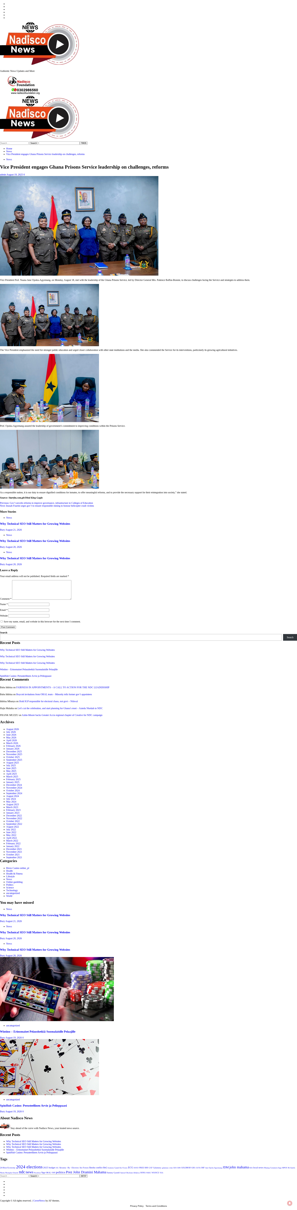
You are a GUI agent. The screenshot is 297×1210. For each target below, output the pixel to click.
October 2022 (13, 821)
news (29, 1172)
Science (10, 887)
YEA (161, 1173)
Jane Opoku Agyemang (213, 1168)
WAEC (148, 1173)
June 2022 (11, 832)
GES (174, 1168)
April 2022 (11, 838)
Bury (2, 529)
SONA (143, 1173)
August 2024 (12, 796)
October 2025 (13, 757)
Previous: (46, 503)
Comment (5, 598)
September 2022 (14, 824)
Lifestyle (10, 876)
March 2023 (12, 807)
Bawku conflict (96, 1167)
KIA (251, 1168)
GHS (179, 1168)
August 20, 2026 (13, 547)
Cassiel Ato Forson (120, 1168)
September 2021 (14, 857)
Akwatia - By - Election (69, 1167)
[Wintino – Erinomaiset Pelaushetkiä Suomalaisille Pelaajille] (57, 1020)
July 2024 (11, 799)
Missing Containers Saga (273, 1168)
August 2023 (12, 804)
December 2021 (14, 849)
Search (3, 632)
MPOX (284, 1168)
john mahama (239, 1167)
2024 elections (29, 1166)
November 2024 (14, 787)
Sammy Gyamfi (113, 1172)
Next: (47, 505)
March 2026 (12, 743)
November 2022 (14, 818)
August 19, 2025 (15, 174)
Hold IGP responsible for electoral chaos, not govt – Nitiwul (48, 701)
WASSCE (155, 1173)
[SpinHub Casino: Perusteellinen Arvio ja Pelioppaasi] (49, 1094)
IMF (203, 1168)
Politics (9, 884)
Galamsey (157, 1168)
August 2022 (12, 826)
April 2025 (11, 773)
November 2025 (14, 754)
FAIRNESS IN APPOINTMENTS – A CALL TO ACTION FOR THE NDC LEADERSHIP (62, 687)
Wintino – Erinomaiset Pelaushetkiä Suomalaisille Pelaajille (29, 669)
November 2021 (14, 851)
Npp (43, 1172)
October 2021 (13, 854)
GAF (151, 1168)
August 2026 (12, 729)
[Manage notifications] (289, 1203)
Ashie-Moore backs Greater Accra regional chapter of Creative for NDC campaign (62, 715)
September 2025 (14, 760)
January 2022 (12, 846)
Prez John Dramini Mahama (86, 1172)
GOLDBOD (186, 1168)
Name (4, 604)
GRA (193, 1168)
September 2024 (14, 793)
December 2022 (14, 815)
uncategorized (13, 893)
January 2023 (12, 812)
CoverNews (39, 1200)
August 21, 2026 (13, 529)
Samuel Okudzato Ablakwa (130, 1173)
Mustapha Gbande (11, 1173)
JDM (226, 1167)
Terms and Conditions (156, 1206)
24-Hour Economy (7, 1168)
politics (60, 1172)
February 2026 (13, 746)
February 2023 (13, 810)
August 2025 (12, 762)
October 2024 (13, 790)
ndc (22, 1171)
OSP (53, 1173)
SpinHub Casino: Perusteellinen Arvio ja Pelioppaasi (25, 676)
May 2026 (11, 737)
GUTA (198, 1168)
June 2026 (11, 734)
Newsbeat (37, 1173)
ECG (130, 1167)
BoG (105, 1167)
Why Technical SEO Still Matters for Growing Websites (35, 523)
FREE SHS (143, 1167)
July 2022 (11, 829)
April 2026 (11, 740)
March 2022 (12, 840)
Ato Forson (84, 1167)
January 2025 (12, 782)
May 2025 (11, 771)
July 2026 (11, 732)
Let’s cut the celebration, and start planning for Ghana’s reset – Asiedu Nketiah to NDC (60, 708)
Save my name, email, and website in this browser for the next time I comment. (42, 621)
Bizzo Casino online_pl (17, 868)
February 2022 (13, 843)
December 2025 (14, 751)
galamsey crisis (167, 1168)
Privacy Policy (137, 1206)
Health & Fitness (14, 873)
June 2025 (11, 768)
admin (3, 174)
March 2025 (12, 776)
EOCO (136, 1168)
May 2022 (11, 835)
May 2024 (11, 801)
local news (258, 1167)
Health (9, 871)
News (9, 159)
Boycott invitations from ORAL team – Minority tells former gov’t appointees (54, 694)
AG (57, 1168)
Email (4, 610)
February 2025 (13, 779)
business (111, 1168)
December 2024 (14, 785)
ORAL (48, 1172)
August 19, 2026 (13, 1037)
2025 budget (49, 1167)
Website (4, 615)
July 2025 (11, 765)
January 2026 (12, 748)
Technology (12, 890)
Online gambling (14, 882)
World (9, 896)
